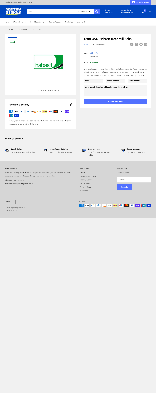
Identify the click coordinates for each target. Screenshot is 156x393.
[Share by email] (145, 44)
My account (126, 12)
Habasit (86, 45)
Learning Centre (86, 180)
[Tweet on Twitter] (141, 44)
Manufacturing (18, 22)
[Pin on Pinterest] (136, 44)
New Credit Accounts (88, 176)
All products (15, 30)
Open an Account (55, 22)
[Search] (97, 11)
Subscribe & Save (142, 2)
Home (7, 22)
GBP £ (8, 202)
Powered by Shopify (11, 210)
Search (82, 172)
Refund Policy (85, 183)
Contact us (84, 190)
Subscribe (124, 187)
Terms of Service (86, 187)
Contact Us (69, 22)
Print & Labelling (36, 22)
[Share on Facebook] (131, 44)
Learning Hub (82, 22)
